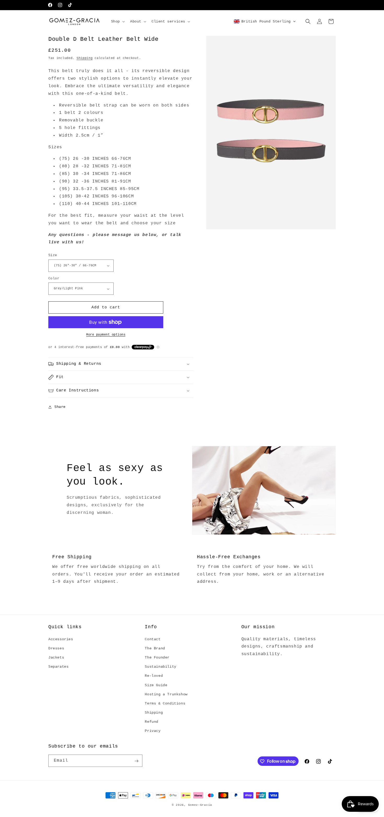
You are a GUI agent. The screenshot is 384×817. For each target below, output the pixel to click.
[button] (117, 21)
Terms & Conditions (165, 703)
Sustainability (160, 667)
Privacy (152, 731)
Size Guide (156, 685)
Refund (151, 722)
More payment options (105, 335)
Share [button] (60, 407)
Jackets (56, 657)
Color (53, 278)
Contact (152, 639)
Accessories (60, 639)
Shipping (85, 58)
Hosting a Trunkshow (166, 694)
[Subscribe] (136, 761)
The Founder (157, 657)
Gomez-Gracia (200, 805)
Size (52, 255)
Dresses (56, 648)
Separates (58, 667)
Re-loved (154, 676)
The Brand (155, 648)
